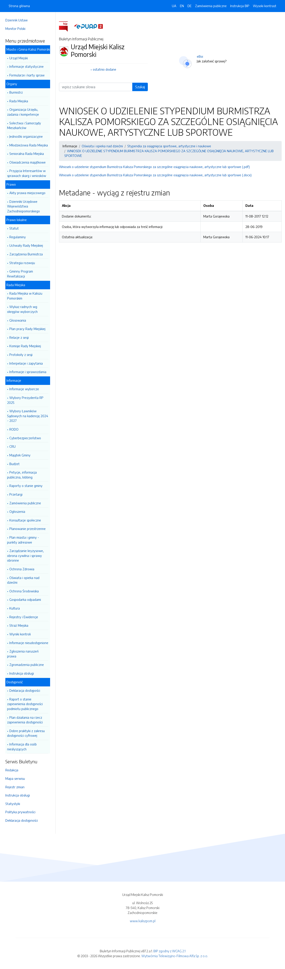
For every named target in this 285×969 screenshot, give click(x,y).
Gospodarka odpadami (25, 599)
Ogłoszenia (17, 511)
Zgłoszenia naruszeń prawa (23, 653)
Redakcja (11, 770)
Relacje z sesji (19, 337)
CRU (12, 446)
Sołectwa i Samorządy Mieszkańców (24, 125)
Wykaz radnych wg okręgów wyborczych (22, 309)
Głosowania (17, 320)
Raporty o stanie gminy (26, 486)
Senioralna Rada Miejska (26, 154)
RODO (13, 429)
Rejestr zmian (14, 787)
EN (182, 6)
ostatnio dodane (104, 69)
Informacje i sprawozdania (27, 372)
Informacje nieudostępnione (28, 643)
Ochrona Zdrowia (21, 569)
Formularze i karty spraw (27, 75)
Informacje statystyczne (26, 66)
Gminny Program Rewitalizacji (20, 273)
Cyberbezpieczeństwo (25, 438)
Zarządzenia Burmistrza (26, 254)
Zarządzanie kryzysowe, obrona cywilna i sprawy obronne (25, 555)
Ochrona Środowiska (24, 591)
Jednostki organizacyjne (26, 136)
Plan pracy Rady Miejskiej (27, 329)
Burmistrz (16, 92)
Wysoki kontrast (264, 6)
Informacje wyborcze (24, 389)
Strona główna (19, 6)
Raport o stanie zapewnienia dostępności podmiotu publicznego (25, 704)
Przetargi (15, 494)
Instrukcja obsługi (21, 673)
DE (189, 6)
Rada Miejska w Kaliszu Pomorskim (24, 295)
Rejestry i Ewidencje (23, 617)
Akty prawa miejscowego (27, 193)
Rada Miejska (18, 101)
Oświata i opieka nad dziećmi (23, 580)
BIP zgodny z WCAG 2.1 (169, 951)
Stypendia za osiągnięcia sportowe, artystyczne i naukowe (169, 146)
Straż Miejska (18, 625)
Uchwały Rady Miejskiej (26, 245)
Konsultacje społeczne (25, 520)
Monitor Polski (15, 29)
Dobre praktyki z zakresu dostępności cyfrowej (26, 733)
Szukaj (140, 87)
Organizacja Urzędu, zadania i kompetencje (23, 111)
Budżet (14, 464)
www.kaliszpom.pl (142, 921)
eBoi (200, 56)
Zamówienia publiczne (25, 503)
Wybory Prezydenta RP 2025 (25, 400)
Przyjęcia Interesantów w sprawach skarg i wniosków (26, 173)
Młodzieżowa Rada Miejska (28, 145)
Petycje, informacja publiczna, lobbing (22, 474)
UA (174, 6)
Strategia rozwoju (22, 263)
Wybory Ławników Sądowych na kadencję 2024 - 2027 (27, 416)
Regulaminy (17, 237)
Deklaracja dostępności (21, 820)
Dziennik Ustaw (16, 20)
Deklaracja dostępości (24, 690)
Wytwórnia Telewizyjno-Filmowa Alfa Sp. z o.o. (174, 956)
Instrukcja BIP (239, 6)
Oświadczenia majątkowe (27, 162)
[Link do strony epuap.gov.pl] (88, 26)
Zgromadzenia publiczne (26, 665)
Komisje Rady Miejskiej (25, 346)
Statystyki (12, 804)
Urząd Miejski (18, 58)
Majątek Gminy (20, 455)
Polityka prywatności (20, 812)
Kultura (14, 608)
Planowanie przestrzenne (27, 529)
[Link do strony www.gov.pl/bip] (66, 26)
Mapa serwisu (15, 778)
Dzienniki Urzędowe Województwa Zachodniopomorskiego (23, 206)
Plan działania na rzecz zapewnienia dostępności (25, 719)
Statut (14, 228)
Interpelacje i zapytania (26, 363)
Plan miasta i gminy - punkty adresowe (23, 539)
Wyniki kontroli (20, 634)
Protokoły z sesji (21, 355)
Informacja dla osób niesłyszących (22, 746)
